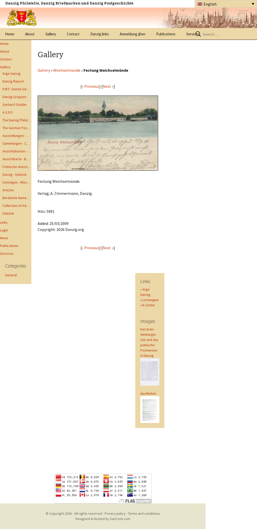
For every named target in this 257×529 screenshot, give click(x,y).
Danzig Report (13, 81)
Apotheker (148, 393)
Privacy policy (115, 513)
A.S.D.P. (8, 112)
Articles (8, 190)
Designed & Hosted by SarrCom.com (103, 518)
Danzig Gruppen (14, 97)
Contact (73, 34)
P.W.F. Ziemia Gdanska (17, 89)
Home (9, 34)
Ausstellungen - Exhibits (17, 135)
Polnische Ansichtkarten (17, 166)
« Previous (90, 86)
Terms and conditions (144, 513)
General (11, 275)
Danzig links (99, 34)
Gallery (50, 34)
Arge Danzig (12, 73)
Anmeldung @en (132, 34)
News (4, 238)
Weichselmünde (66, 70)
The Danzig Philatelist (17, 120)
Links (4, 222)
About (30, 34)
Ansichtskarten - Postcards (17, 151)
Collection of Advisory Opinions (17, 205)
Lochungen (150, 300)
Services (193, 34)
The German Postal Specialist (17, 128)
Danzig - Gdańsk (15, 174)
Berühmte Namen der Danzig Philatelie (17, 198)
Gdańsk (8, 213)
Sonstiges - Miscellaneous (17, 182)
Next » (108, 86)
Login (4, 230)
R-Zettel (148, 305)
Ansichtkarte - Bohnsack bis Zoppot (17, 159)
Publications (165, 34)
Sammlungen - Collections (17, 143)
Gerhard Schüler (15, 104)
